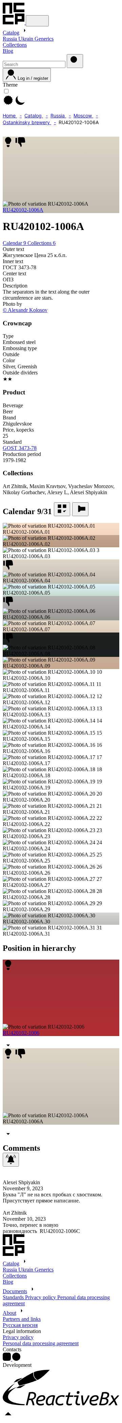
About (9, 1313)
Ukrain (26, 39)
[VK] (7, 1359)
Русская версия (20, 1325)
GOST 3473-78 (20, 448)
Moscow (83, 115)
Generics (44, 39)
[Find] (75, 61)
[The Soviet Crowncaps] (14, 22)
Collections (15, 45)
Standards (14, 1297)
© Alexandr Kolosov (25, 310)
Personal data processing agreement (41, 1343)
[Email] (16, 1359)
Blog (8, 51)
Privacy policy (41, 1297)
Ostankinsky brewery (27, 122)
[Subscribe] (11, 1160)
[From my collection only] (62, 509)
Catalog (11, 33)
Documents (15, 1291)
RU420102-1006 (21, 1033)
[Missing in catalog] (80, 509)
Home (10, 115)
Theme (10, 85)
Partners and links (22, 1319)
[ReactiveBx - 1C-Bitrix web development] (61, 1405)
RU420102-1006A (23, 210)
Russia (10, 39)
